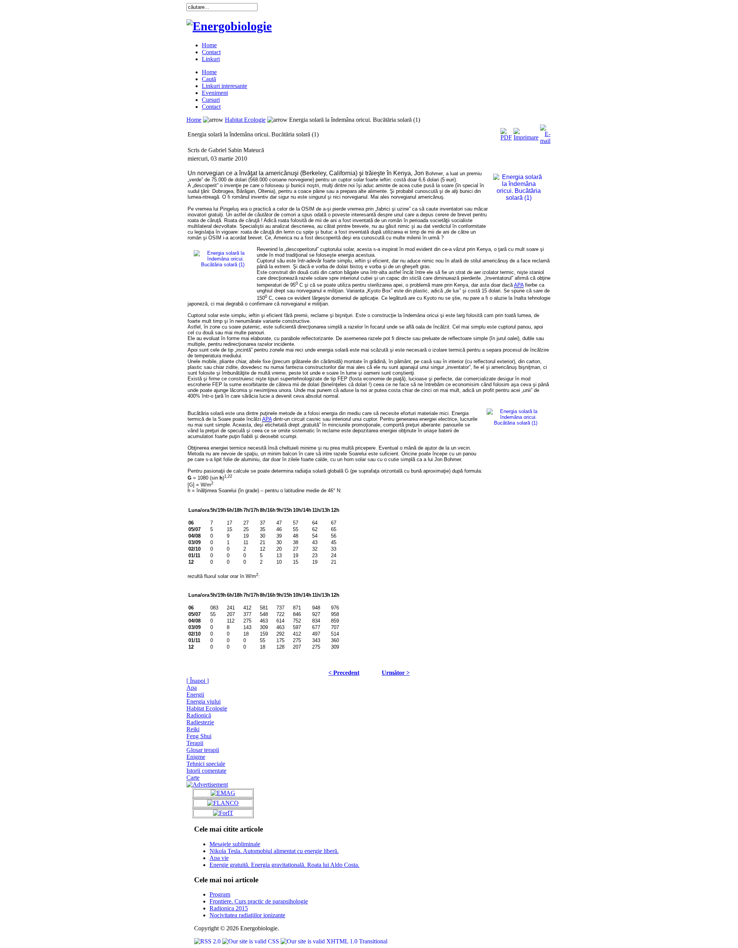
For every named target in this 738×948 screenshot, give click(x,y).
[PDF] (506, 132)
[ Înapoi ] (197, 680)
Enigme (195, 757)
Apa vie (219, 858)
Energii (195, 694)
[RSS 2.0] (208, 941)
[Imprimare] (526, 132)
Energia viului (203, 701)
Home (209, 45)
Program (219, 894)
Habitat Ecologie (245, 119)
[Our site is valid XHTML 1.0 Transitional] (334, 941)
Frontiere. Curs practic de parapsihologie (258, 901)
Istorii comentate (206, 770)
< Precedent (343, 672)
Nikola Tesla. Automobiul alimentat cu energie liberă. (274, 851)
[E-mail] (545, 132)
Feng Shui (198, 736)
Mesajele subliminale (234, 844)
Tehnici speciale (205, 763)
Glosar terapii (202, 750)
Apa (191, 687)
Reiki (192, 729)
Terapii (194, 743)
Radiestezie (200, 722)
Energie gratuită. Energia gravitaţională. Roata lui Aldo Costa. (284, 865)
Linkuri (211, 59)
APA (519, 285)
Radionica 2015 (228, 908)
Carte (192, 777)
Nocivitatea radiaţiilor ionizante (247, 915)
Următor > (396, 672)
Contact (211, 52)
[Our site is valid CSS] (251, 941)
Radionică (198, 715)
